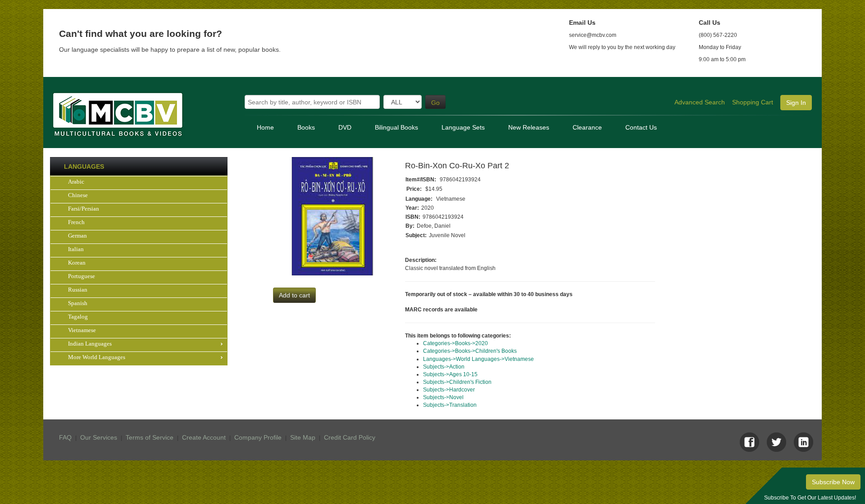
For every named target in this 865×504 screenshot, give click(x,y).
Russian (77, 289)
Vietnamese (82, 330)
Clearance (587, 127)
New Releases (528, 127)
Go (435, 102)
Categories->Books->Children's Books (470, 351)
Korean (77, 262)
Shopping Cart (752, 102)
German (77, 235)
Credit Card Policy (349, 437)
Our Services (98, 437)
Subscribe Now (833, 482)
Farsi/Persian (83, 208)
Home (265, 127)
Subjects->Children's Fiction (457, 382)
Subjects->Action (443, 367)
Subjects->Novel (443, 397)
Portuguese (81, 276)
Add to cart (294, 295)
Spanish (77, 303)
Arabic (76, 181)
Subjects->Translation (450, 405)
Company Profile (258, 437)
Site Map (302, 437)
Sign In (796, 102)
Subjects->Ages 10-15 (450, 374)
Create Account (204, 437)
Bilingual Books (396, 127)
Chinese (78, 195)
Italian (76, 249)
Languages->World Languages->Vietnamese (478, 359)
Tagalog (78, 316)
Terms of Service (149, 437)
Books (306, 127)
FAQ (65, 437)
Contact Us (641, 127)
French (76, 222)
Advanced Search (699, 102)
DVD (344, 127)
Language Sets (463, 127)
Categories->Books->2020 (455, 343)
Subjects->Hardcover (449, 390)
